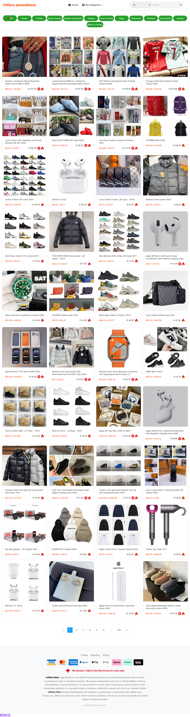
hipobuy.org (89, 652)
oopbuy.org (57, 652)
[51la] (5, 715)
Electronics (136, 18)
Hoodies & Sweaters (73, 18)
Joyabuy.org (132, 652)
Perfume (151, 18)
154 (119, 630)
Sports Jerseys (55, 18)
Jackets (91, 18)
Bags (121, 18)
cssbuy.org (103, 652)
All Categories (93, 4)
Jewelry (180, 18)
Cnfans (84, 655)
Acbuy (106, 655)
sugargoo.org (73, 652)
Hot (11, 18)
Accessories (165, 18)
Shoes (24, 18)
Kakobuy (95, 655)
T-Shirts (39, 18)
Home (75, 4)
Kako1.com (117, 652)
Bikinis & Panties (95, 24)
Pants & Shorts (106, 18)
